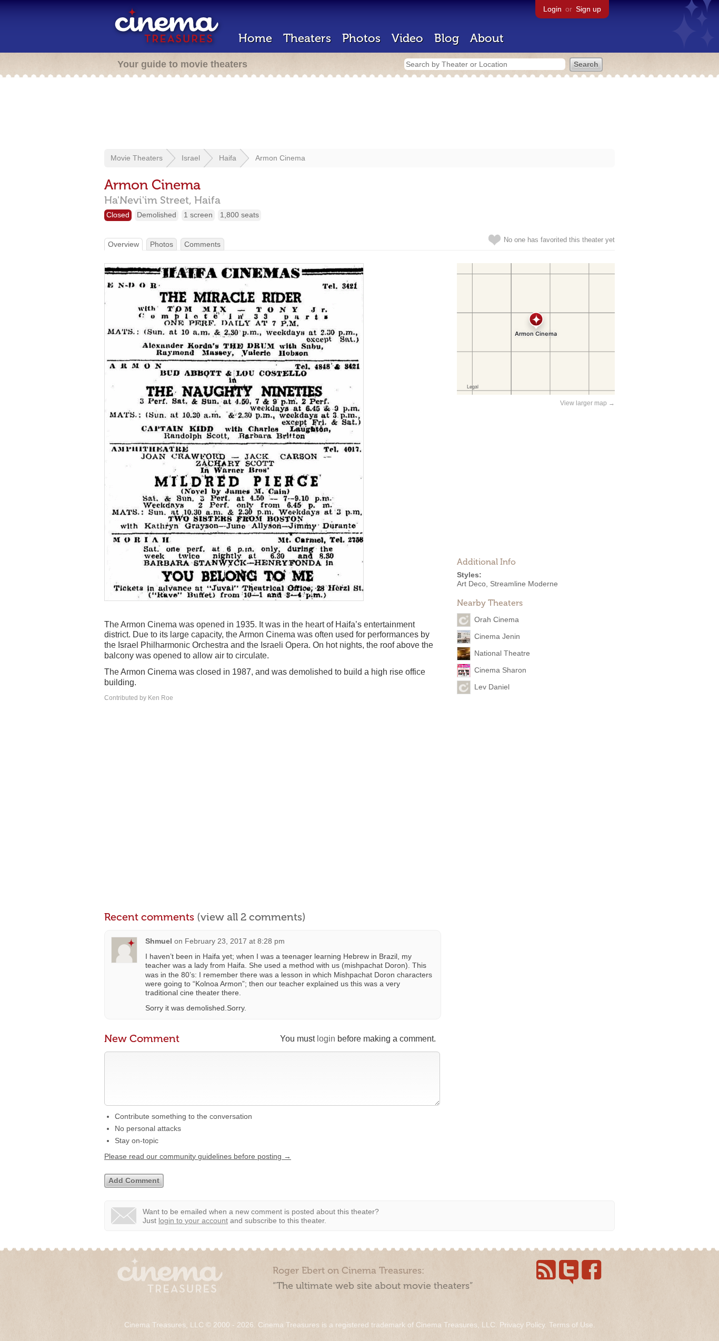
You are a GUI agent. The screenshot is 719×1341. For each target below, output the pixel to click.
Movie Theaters (137, 158)
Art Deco (471, 583)
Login (552, 9)
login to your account (193, 1220)
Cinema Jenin (497, 636)
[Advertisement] (359, 114)
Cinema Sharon (500, 669)
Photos (361, 38)
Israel (191, 158)
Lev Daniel (492, 686)
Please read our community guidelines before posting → (197, 1156)
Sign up (588, 9)
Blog (446, 38)
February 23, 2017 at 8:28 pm (235, 941)
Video (407, 38)
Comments (202, 244)
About (487, 38)
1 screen (198, 215)
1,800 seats (239, 215)
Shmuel (158, 941)
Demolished (156, 215)
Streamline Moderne (524, 583)
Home (255, 38)
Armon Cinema (280, 158)
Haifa (227, 158)
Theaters (307, 38)
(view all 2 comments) (251, 916)
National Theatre (502, 652)
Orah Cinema (496, 619)
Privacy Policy (522, 1324)
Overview (123, 244)
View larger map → (587, 403)
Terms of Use (571, 1324)
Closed (117, 215)
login (326, 1038)
